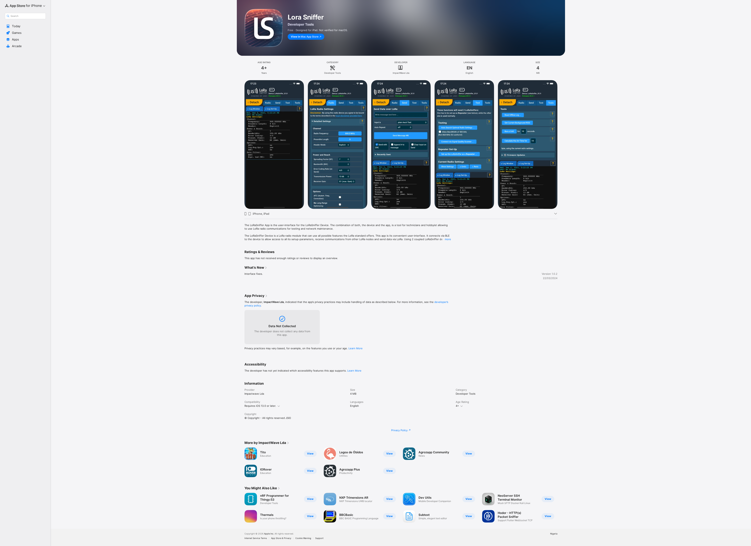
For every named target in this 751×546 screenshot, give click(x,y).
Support (319, 538)
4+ (457, 405)
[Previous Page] (240, 507)
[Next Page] (561, 507)
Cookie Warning (303, 538)
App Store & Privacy (281, 538)
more (448, 239)
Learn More (356, 348)
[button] (25, 26)
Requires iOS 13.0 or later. (260, 405)
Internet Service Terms (255, 538)
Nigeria (553, 534)
